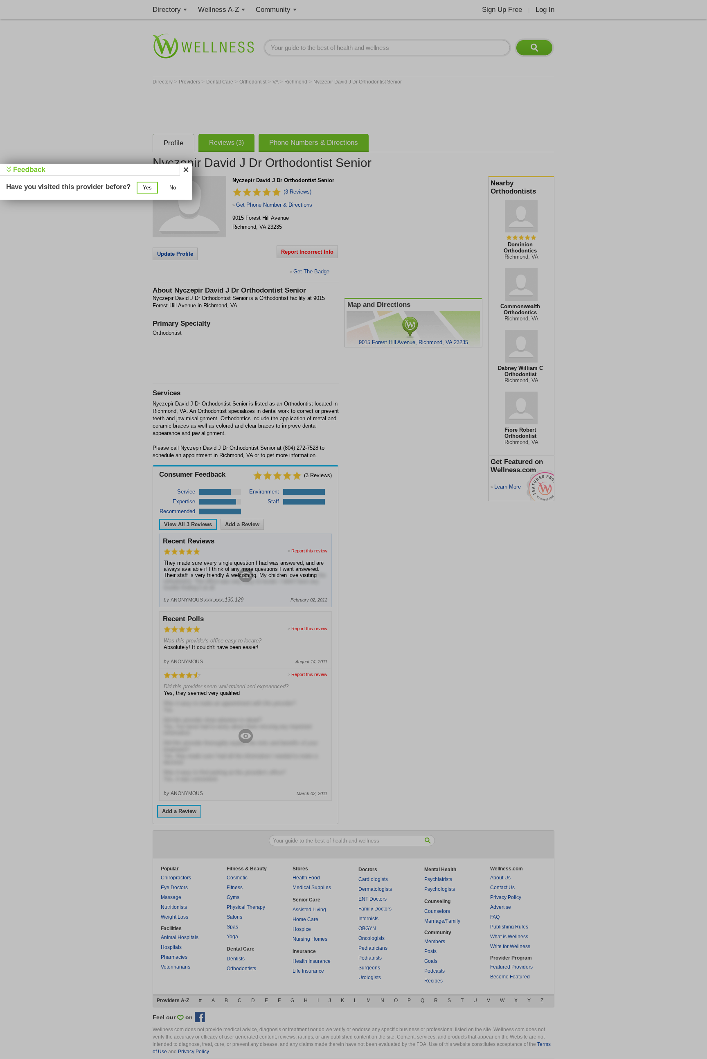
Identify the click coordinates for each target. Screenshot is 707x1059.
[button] (147, 188)
